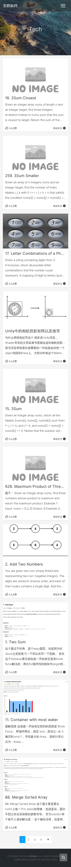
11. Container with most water (31, 719)
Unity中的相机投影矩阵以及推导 (32, 331)
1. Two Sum (15, 642)
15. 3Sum (13, 408)
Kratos (26, 859)
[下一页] (48, 839)
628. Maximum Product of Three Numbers (35, 486)
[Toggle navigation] (63, 6)
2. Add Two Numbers (24, 564)
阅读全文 (57, 128)
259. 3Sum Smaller (22, 175)
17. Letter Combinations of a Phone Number (35, 253)
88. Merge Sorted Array (26, 797)
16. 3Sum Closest (20, 98)
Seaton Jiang (49, 859)
